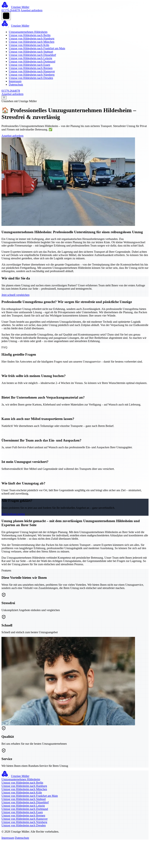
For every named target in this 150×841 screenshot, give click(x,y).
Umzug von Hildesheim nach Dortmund (32, 61)
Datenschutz (16, 84)
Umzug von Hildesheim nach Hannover (32, 71)
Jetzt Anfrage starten (13, 514)
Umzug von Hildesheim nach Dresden (31, 77)
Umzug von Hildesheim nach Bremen (30, 68)
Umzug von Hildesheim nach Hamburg (31, 38)
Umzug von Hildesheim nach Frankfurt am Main (37, 48)
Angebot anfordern (31, 10)
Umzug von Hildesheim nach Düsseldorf (32, 54)
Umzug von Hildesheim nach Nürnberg (32, 74)
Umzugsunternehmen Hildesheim (28, 31)
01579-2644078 (10, 10)
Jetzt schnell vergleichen (15, 294)
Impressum (15, 81)
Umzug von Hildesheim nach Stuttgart (31, 51)
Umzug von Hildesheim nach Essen (29, 64)
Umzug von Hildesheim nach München (31, 41)
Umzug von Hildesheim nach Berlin (29, 35)
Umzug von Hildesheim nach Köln (29, 45)
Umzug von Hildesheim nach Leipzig (30, 58)
